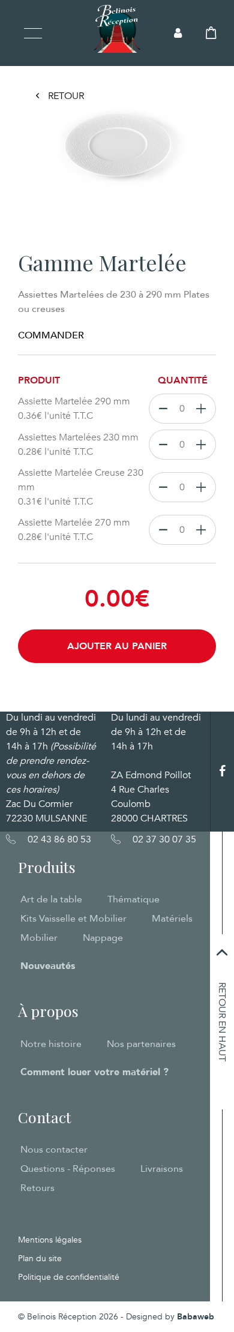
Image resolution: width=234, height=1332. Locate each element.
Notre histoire (51, 1044)
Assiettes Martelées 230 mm (78, 444)
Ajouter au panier (117, 646)
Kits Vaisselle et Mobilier (73, 918)
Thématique (133, 899)
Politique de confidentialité (68, 1277)
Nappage (103, 937)
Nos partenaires (141, 1044)
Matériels (172, 918)
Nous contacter (54, 1149)
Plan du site (40, 1258)
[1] (203, 409)
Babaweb (195, 1316)
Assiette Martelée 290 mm (74, 408)
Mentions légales (50, 1240)
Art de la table (51, 899)
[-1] (160, 409)
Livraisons (161, 1168)
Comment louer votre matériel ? (94, 1072)
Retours (37, 1188)
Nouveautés (47, 966)
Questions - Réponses (67, 1168)
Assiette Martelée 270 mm (74, 530)
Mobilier (39, 937)
